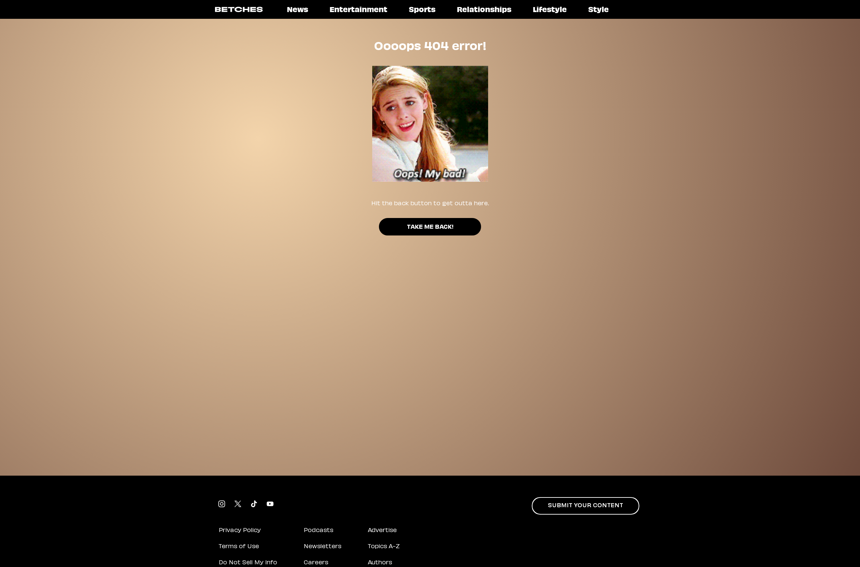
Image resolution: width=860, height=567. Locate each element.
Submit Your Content (585, 506)
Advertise (382, 530)
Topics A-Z (384, 547)
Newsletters (322, 547)
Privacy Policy (240, 530)
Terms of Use (239, 547)
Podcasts (318, 530)
